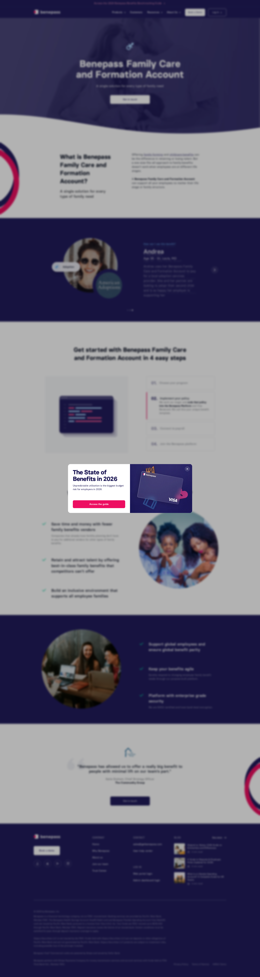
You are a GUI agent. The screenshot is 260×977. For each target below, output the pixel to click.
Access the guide (99, 504)
